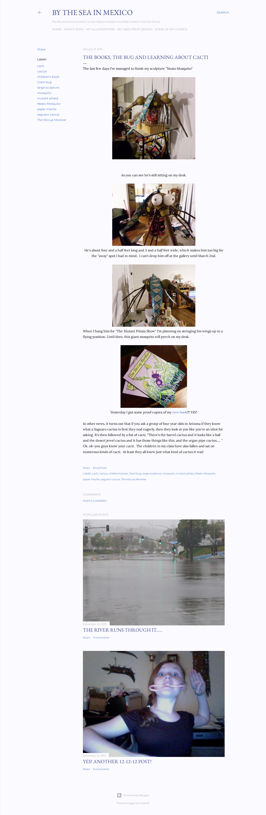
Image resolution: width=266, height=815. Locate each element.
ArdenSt (144, 803)
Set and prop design (134, 29)
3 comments (101, 769)
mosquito (44, 93)
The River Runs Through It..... (123, 630)
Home (57, 29)
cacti (40, 66)
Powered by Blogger (136, 795)
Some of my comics (171, 29)
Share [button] (41, 49)
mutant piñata (47, 98)
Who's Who (74, 29)
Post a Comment (95, 500)
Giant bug (44, 82)
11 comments (101, 637)
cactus (42, 71)
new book (179, 412)
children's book (48, 77)
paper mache (46, 109)
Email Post (100, 467)
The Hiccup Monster (51, 120)
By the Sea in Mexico (92, 12)
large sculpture (48, 87)
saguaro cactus (48, 114)
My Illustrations (100, 29)
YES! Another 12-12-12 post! (117, 761)
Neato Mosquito (48, 104)
